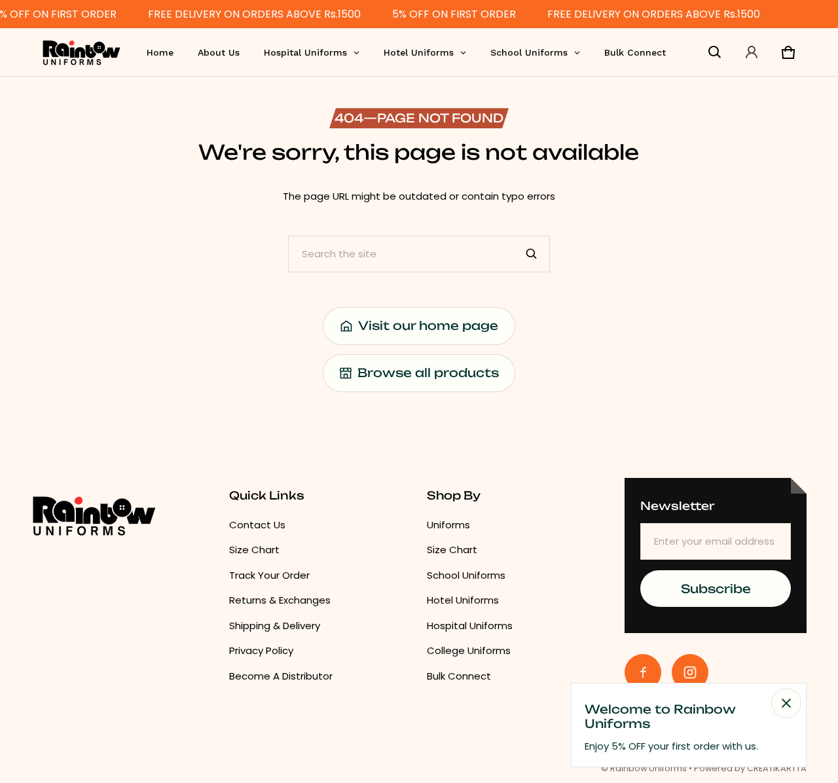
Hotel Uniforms (463, 600)
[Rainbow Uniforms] (81, 52)
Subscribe (716, 588)
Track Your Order (269, 575)
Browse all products (428, 372)
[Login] (751, 52)
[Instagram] (690, 672)
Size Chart (254, 549)
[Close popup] (786, 703)
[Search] (531, 254)
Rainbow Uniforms (648, 768)
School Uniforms (466, 575)
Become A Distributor (281, 676)
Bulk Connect (459, 676)
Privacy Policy (261, 650)
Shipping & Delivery (274, 625)
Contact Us (257, 525)
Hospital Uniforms (470, 625)
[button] (715, 52)
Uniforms (448, 525)
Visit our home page (428, 325)
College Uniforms (469, 650)
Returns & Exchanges (280, 600)
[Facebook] (643, 672)
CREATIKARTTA (777, 768)
